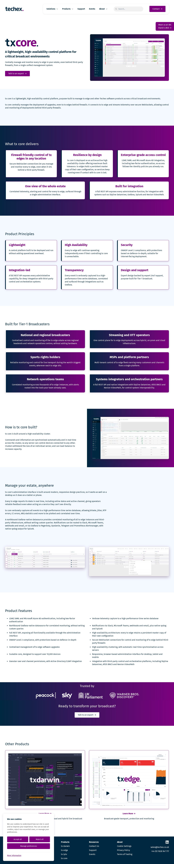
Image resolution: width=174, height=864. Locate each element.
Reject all (39, 839)
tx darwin (65, 846)
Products (66, 9)
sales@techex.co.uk (160, 847)
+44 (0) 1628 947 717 (160, 851)
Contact (157, 9)
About (102, 9)
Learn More (129, 813)
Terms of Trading (124, 854)
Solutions (50, 9)
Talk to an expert (17, 73)
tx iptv (64, 854)
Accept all (18, 839)
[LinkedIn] (167, 842)
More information (14, 855)
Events (92, 9)
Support (81, 9)
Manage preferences (28, 846)
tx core (64, 858)
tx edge (64, 850)
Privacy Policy (123, 850)
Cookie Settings (124, 846)
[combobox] (128, 8)
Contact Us (94, 846)
